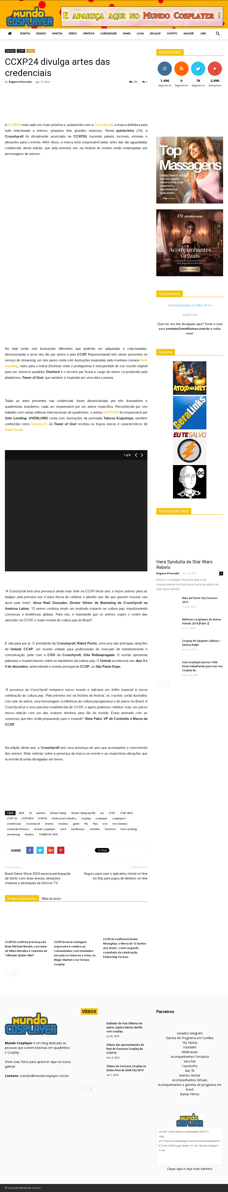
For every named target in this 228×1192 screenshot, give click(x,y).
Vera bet (190, 1061)
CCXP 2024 (126, 813)
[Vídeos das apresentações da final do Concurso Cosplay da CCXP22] (92, 1050)
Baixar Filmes (190, 1094)
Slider (31, 50)
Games (126, 34)
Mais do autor (51, 898)
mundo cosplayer (44, 829)
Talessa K (38, 424)
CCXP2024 (27, 818)
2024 (21, 813)
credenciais (14, 823)
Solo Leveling (128, 829)
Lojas (140, 34)
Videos (73, 34)
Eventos (25, 34)
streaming (13, 834)
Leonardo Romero (18, 829)
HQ (86, 823)
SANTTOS (111, 412)
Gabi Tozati (13, 430)
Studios (29, 834)
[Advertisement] (86, 99)
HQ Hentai (189, 1042)
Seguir (164, 63)
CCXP (21, 50)
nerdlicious (78, 829)
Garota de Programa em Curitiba (189, 1038)
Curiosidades (108, 34)
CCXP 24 (11, 818)
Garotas (57, 34)
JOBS (203, 34)
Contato (172, 34)
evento (49, 823)
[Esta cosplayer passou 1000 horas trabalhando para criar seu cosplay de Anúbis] (167, 668)
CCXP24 (42, 818)
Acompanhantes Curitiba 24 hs (190, 305)
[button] (217, 34)
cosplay (86, 818)
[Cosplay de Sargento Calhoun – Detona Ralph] (167, 647)
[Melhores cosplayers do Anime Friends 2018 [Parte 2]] (167, 625)
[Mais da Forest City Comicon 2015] (167, 604)
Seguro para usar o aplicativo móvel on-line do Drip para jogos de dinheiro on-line (115, 876)
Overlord (110, 829)
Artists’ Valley (58, 813)
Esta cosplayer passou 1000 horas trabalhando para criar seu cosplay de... (202, 666)
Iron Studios (120, 823)
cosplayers (119, 818)
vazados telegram (190, 1033)
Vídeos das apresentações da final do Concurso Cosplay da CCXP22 (125, 1048)
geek (76, 823)
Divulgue (155, 34)
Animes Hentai (189, 1075)
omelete (95, 829)
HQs (95, 823)
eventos (63, 823)
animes (40, 813)
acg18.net (190, 314)
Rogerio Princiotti (20, 81)
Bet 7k (189, 1070)
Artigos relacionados (22, 898)
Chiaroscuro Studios (64, 818)
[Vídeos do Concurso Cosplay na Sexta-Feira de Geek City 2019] (92, 1072)
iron (105, 823)
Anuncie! (188, 34)
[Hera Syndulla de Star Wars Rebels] (189, 538)
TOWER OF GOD (48, 834)
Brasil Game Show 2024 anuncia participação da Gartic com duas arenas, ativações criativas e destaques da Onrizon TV (38, 878)
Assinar (214, 63)
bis (102, 813)
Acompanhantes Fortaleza (190, 1056)
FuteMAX (189, 1047)
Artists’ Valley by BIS (83, 813)
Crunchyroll (103, 125)
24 (30, 813)
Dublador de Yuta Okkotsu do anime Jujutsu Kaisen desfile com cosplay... (124, 1027)
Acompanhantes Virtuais (189, 1080)
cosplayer (102, 818)
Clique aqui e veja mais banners (189, 1169)
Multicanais (190, 1052)
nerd (63, 829)
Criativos (88, 34)
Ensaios (41, 34)
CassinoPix (189, 1066)
